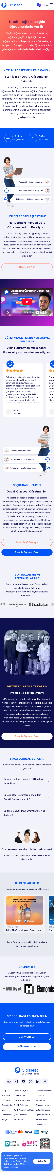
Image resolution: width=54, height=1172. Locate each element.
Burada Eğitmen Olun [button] (27, 552)
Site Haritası (19, 1119)
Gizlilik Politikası (21, 1105)
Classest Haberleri (44, 1105)
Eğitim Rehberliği (43, 1110)
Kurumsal (26, 591)
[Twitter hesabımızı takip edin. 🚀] (31, 1081)
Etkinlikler (6, 1110)
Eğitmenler (6, 1100)
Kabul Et (42, 1161)
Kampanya (40, 1100)
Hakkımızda (7, 1115)
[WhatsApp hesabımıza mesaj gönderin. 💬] (9, 1081)
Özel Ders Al (19, 1096)
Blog (4, 1091)
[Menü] (50, 5)
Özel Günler (41, 1124)
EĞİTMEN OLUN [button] (27, 1046)
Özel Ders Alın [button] (27, 267)
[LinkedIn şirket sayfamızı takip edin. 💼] (38, 1081)
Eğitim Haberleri (43, 1115)
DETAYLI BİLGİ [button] (27, 1036)
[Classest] (11, 5)
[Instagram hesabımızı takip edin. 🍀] (16, 1081)
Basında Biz (26, 976)
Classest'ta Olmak (44, 1091)
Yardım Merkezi (40, 855)
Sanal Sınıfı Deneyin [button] (27, 542)
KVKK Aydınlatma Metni (24, 1110)
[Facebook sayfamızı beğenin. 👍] (45, 1081)
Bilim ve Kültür (42, 1119)
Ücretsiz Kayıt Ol (21, 1091)
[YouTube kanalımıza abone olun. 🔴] (23, 1081)
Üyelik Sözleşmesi (22, 1100)
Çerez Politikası (20, 1115)
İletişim (5, 1119)
